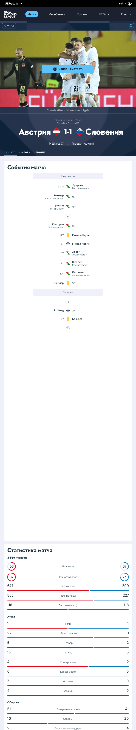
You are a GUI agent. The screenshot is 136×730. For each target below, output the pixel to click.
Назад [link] (10, 25)
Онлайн (24, 152)
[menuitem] (33, 14)
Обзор (10, 152)
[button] (125, 14)
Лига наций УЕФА (10, 14)
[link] (32, 14)
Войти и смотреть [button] (71, 69)
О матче (40, 152)
